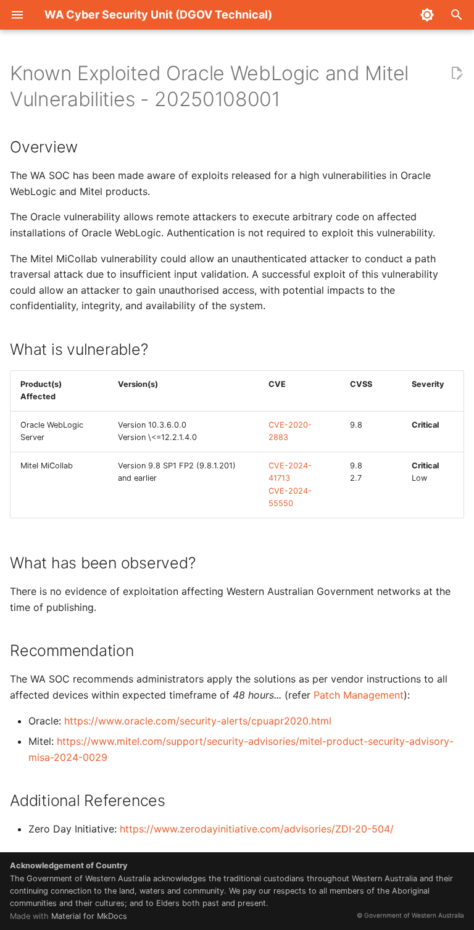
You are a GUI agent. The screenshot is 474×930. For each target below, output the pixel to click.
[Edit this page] (456, 73)
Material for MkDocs (89, 916)
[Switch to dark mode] (427, 14)
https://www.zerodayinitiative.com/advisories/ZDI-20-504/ (257, 829)
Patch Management (359, 695)
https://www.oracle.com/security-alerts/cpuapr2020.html (197, 721)
